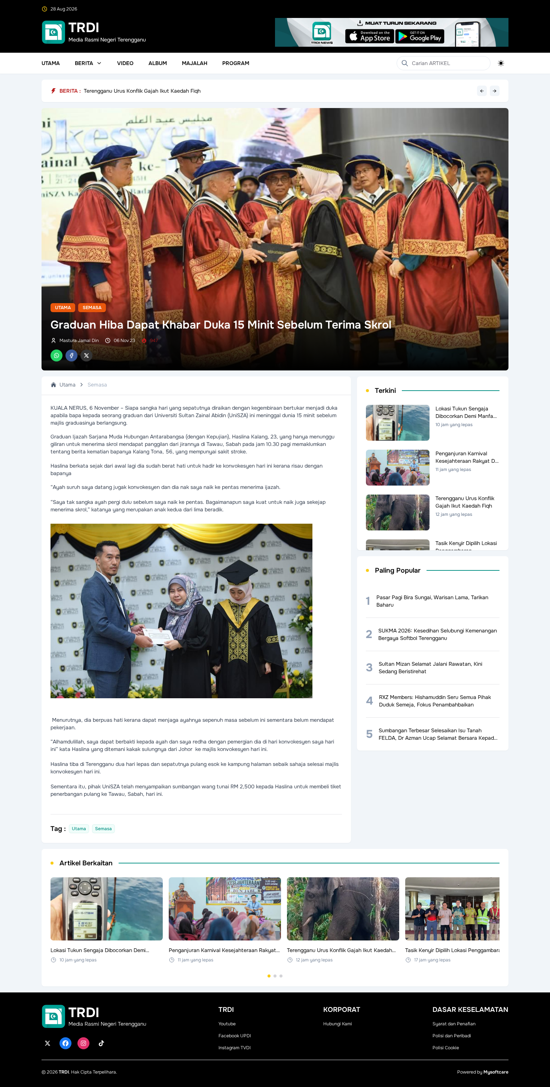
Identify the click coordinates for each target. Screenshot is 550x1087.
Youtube (227, 1024)
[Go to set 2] (275, 975)
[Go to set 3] (280, 975)
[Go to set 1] (269, 975)
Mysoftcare (495, 1072)
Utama (51, 63)
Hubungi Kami (337, 1024)
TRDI (64, 1072)
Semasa (92, 308)
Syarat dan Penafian (454, 1024)
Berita (84, 63)
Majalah (194, 63)
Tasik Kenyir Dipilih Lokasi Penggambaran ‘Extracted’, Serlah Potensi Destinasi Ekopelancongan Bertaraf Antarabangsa (228, 90)
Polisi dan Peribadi (452, 1036)
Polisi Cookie (446, 1048)
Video (125, 63)
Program (235, 63)
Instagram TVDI (235, 1048)
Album (158, 63)
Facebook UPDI (235, 1036)
